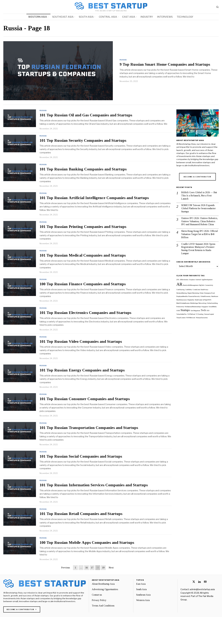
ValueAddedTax (181, 314)
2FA (177, 279)
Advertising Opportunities (105, 589)
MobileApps (194, 303)
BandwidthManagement (191, 285)
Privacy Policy (99, 600)
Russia (123, 60)
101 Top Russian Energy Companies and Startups (82, 370)
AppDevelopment (206, 279)
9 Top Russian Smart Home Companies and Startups (165, 64)
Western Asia (143, 600)
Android (198, 279)
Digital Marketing (193, 293)
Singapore (204, 306)
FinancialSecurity (194, 296)
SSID (178, 310)
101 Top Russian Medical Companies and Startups (83, 255)
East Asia (141, 584)
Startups (185, 310)
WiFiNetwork (190, 317)
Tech (203, 310)
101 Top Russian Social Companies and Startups (81, 456)
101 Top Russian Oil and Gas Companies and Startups (86, 115)
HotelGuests (198, 300)
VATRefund (191, 314)
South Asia (141, 589)
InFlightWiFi (207, 300)
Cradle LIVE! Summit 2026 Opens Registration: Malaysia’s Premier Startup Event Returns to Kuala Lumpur (198, 249)
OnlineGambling (212, 303)
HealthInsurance (181, 300)
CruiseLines (196, 289)
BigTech (201, 285)
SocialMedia (213, 306)
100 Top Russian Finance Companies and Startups (83, 284)
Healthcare (214, 296)
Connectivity (209, 285)
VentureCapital (209, 314)
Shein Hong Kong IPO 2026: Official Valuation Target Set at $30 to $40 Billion (199, 234)
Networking (202, 303)
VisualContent (181, 317)
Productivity (180, 306)
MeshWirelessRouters (183, 303)
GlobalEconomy (205, 296)
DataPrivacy (204, 289)
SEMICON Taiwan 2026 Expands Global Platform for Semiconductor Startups (198, 208)
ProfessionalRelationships (193, 306)
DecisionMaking (181, 293)
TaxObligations (195, 310)
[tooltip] (193, 581)
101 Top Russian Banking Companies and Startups (83, 169)
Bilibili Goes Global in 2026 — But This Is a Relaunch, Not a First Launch (199, 195)
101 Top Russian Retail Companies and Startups (81, 514)
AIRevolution (184, 279)
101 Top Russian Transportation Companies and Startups (89, 428)
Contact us (97, 594)
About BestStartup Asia (103, 584)
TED (207, 310)
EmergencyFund (209, 293)
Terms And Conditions (103, 605)
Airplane (192, 279)
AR (179, 284)
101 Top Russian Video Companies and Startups (81, 341)
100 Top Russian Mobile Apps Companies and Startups (87, 542)
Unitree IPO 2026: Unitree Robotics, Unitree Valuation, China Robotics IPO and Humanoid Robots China (199, 221)
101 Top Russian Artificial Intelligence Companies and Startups (94, 198)
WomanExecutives (202, 317)
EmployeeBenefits (182, 296)
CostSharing (180, 289)
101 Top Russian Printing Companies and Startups (83, 227)
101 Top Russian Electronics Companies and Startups (85, 313)
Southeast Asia (143, 594)
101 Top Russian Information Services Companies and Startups (94, 485)
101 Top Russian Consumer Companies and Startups (85, 399)
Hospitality (190, 300)
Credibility (188, 289)
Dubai (202, 293)
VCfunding (199, 314)
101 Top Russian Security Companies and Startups (83, 140)
